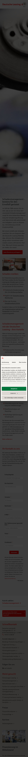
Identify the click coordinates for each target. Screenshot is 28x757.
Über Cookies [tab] (22, 362)
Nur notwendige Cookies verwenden (14, 397)
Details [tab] (14, 362)
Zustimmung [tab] (5, 362)
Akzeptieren (14, 388)
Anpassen (13, 393)
